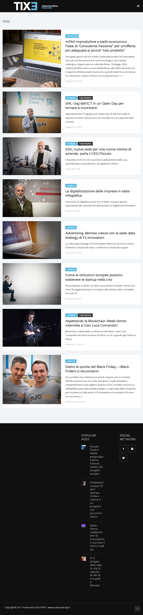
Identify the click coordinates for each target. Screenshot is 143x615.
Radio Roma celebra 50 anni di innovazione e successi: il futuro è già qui (97, 537)
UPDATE (71, 185)
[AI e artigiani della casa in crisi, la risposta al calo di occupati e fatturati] (83, 559)
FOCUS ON (72, 36)
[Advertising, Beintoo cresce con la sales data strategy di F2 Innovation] (30, 240)
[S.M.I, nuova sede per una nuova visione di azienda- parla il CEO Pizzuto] (30, 156)
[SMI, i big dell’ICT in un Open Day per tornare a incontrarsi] (30, 112)
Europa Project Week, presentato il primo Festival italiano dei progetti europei (96, 460)
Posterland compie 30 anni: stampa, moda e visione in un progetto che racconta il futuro (96, 499)
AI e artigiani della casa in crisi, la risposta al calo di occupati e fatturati (96, 572)
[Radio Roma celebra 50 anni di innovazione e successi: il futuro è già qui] (83, 526)
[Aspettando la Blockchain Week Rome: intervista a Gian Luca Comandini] (30, 328)
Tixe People (85, 98)
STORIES (71, 98)
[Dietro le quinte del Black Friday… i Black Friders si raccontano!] (30, 379)
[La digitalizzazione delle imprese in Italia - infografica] (30, 198)
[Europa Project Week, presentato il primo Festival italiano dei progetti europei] (83, 447)
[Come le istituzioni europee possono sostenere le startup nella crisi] (30, 284)
